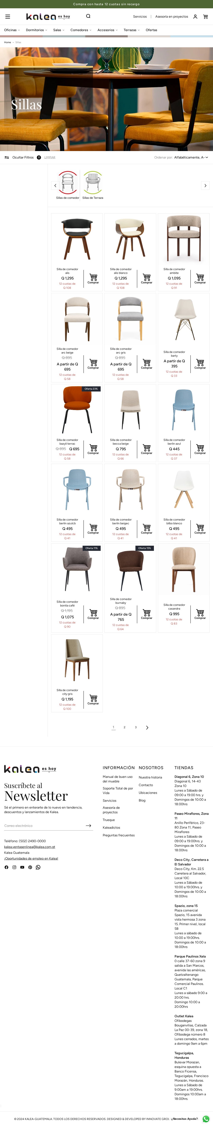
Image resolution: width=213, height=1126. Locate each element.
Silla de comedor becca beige (121, 441)
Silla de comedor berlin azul (174, 441)
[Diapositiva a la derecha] (205, 185)
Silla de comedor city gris (67, 692)
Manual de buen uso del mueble (118, 779)
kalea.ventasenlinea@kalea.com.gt (29, 847)
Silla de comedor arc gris (121, 350)
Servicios (140, 16)
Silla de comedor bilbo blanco (174, 521)
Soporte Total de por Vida (118, 790)
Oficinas (10, 30)
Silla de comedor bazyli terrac (67, 441)
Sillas (18, 42)
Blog (142, 800)
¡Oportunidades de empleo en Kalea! (31, 858)
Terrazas (130, 30)
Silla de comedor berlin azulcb (67, 521)
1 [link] (113, 727)
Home (7, 42)
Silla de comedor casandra (174, 606)
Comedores (79, 30)
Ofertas (151, 30)
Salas (57, 30)
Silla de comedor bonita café (67, 603)
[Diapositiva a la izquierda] (55, 185)
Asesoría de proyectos (111, 810)
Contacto (146, 785)
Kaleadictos (111, 828)
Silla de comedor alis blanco (121, 271)
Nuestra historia (150, 777)
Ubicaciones (148, 793)
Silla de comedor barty (174, 353)
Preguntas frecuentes (119, 835)
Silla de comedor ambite (174, 271)
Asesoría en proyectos (171, 16)
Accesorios (106, 30)
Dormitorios (35, 30)
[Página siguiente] (147, 727)
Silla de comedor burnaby (121, 601)
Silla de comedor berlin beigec (121, 521)
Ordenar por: (163, 157)
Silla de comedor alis (67, 271)
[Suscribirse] (88, 825)
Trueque (109, 820)
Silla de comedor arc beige (67, 350)
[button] (7, 16)
